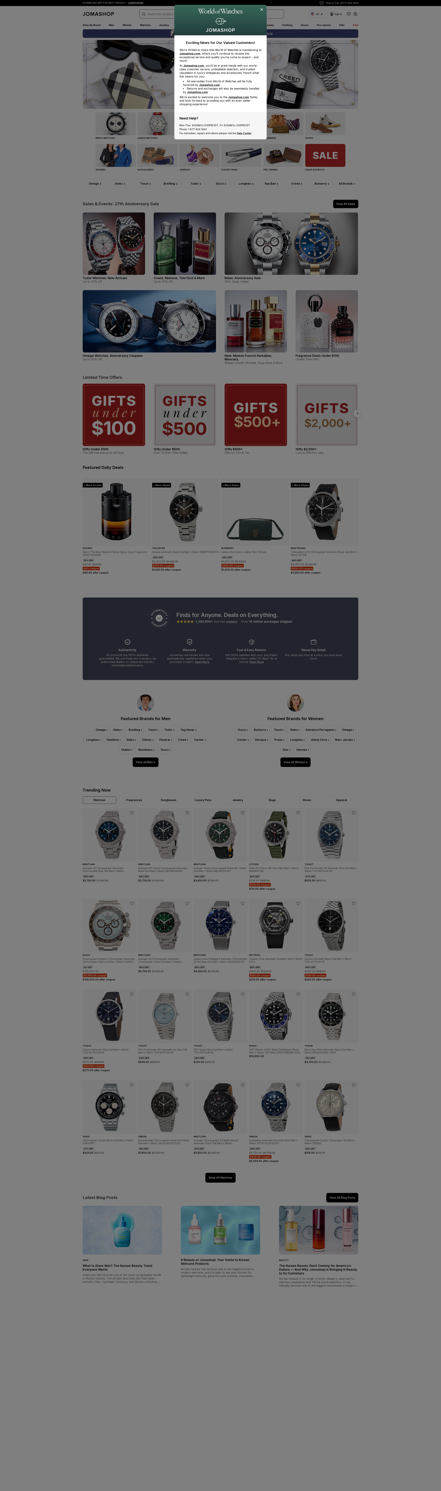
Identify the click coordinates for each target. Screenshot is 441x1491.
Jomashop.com (190, 53)
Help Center (244, 133)
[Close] (262, 9)
